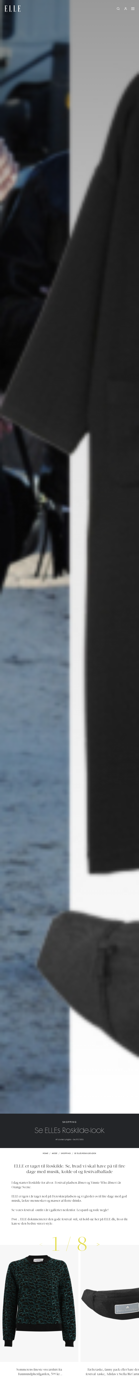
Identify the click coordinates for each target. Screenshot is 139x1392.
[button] (98, 1244)
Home (45, 1153)
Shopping (69, 1122)
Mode (54, 1153)
